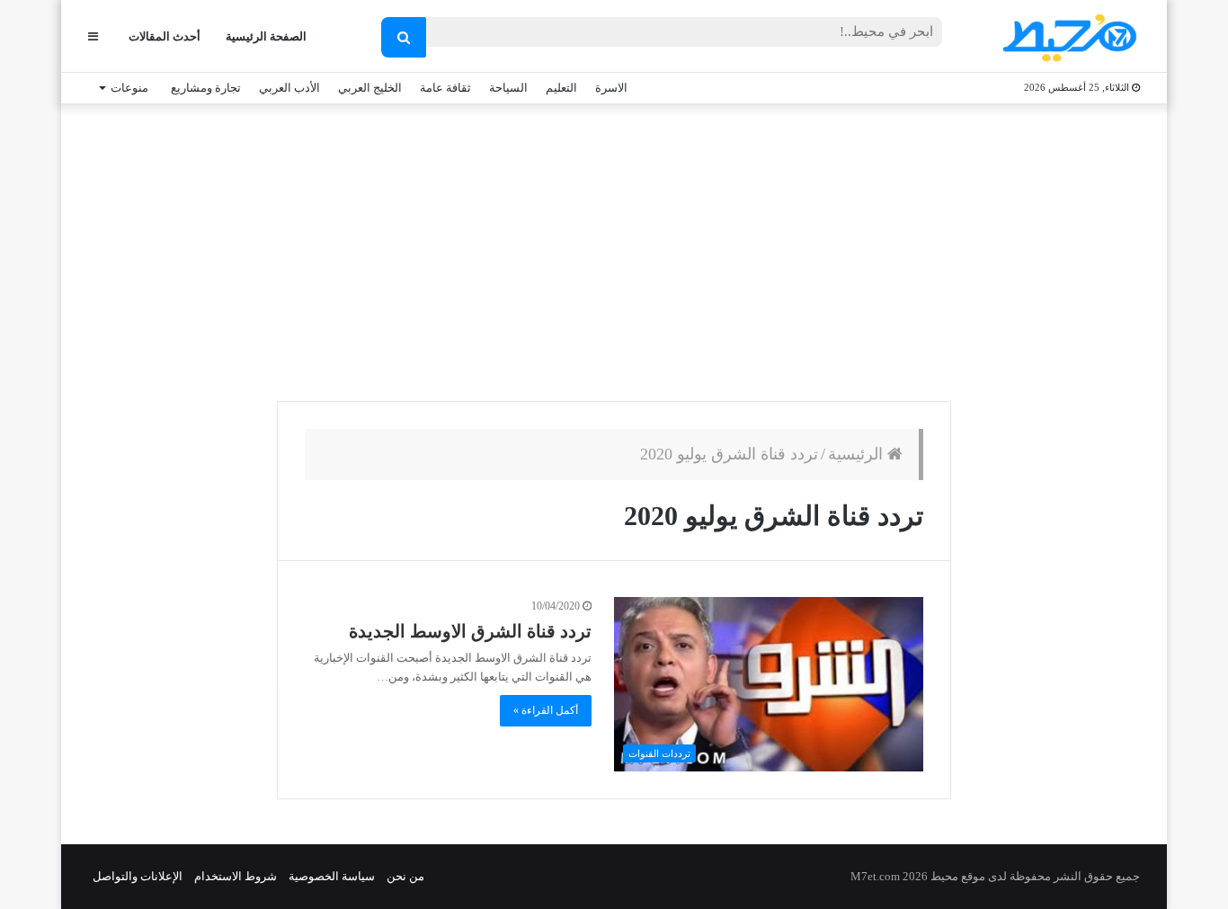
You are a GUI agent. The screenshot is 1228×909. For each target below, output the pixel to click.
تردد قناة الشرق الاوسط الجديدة (470, 631)
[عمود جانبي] (93, 36)
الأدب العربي (289, 87)
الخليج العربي (370, 87)
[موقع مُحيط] (1066, 37)
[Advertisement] (614, 248)
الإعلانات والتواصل (137, 876)
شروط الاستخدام (235, 876)
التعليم (561, 87)
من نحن (405, 876)
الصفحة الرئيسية (266, 36)
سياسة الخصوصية (332, 876)
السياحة (508, 87)
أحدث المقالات (164, 36)
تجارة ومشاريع (206, 87)
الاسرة (611, 87)
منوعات (129, 87)
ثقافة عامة (445, 87)
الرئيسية (857, 454)
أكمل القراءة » (545, 710)
